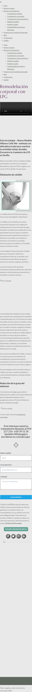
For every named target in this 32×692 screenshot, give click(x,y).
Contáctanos (8, 38)
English (6, 41)
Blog (5, 35)
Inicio (5, 6)
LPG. (16, 403)
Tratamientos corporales (15, 16)
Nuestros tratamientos (11, 11)
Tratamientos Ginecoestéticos (17, 19)
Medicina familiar (13, 22)
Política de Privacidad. (14, 523)
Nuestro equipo (9, 8)
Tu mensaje (3, 476)
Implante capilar (12, 24)
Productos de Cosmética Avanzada (15, 33)
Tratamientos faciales (14, 14)
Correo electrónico (5, 465)
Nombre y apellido (5, 453)
